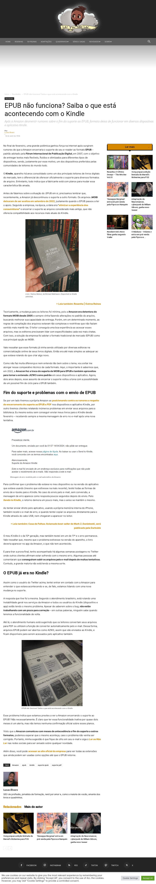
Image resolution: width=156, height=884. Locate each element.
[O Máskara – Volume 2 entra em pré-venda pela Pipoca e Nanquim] (142, 222)
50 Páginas (32, 41)
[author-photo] (10, 785)
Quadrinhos (61, 41)
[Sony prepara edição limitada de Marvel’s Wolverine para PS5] (18, 823)
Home (8, 41)
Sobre (107, 41)
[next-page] (10, 848)
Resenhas (19, 41)
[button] (149, 41)
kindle (32, 765)
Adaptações (46, 41)
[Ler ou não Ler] (78, 19)
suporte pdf (56, 765)
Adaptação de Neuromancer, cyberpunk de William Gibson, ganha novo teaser (84, 839)
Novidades (94, 41)
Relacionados (12, 807)
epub (24, 765)
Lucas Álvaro (9, 132)
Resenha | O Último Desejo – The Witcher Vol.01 (116, 174)
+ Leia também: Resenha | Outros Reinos (78, 303)
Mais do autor (33, 807)
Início (7, 94)
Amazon (15, 765)
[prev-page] (5, 848)
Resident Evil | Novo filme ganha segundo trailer (116, 234)
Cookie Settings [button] (130, 878)
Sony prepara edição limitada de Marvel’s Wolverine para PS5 (140, 174)
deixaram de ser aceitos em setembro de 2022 (29, 201)
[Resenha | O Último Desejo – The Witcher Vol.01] (117, 162)
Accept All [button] (148, 878)
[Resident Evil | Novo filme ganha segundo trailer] (117, 222)
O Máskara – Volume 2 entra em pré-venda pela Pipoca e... (141, 234)
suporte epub (43, 765)
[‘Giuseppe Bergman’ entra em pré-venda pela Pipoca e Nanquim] (52, 823)
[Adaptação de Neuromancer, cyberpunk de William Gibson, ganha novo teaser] (86, 823)
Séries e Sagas (79, 41)
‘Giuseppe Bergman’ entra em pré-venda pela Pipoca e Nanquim (117, 202)
